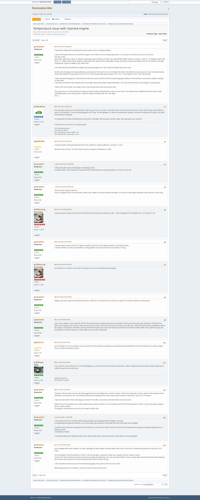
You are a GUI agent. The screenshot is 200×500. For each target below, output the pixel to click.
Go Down (36, 40)
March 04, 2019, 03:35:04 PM (62, 209)
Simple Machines (46, 497)
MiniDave (40, 106)
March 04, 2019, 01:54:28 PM (64, 187)
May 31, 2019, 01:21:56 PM (62, 362)
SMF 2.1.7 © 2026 (36, 497)
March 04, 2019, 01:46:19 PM (62, 141)
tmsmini (102, 24)
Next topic (163, 34)
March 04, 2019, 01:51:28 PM (64, 164)
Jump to (136, 484)
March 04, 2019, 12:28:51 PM (62, 106)
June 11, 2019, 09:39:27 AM (62, 445)
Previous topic (152, 34)
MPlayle (39, 362)
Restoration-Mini (42, 8)
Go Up (35, 475)
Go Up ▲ (166, 497)
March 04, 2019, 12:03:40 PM (62, 46)
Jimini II (39, 342)
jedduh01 (40, 141)
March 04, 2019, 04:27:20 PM (62, 264)
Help (149, 497)
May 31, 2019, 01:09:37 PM (62, 342)
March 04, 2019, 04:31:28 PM (62, 297)
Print (165, 40)
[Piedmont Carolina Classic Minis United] (35, 155)
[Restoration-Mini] (35, 232)
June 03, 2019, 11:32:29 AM (64, 417)
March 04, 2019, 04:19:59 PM (62, 242)
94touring (40, 209)
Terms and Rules (157, 497)
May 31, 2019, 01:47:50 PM (62, 389)
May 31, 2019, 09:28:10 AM (62, 319)
